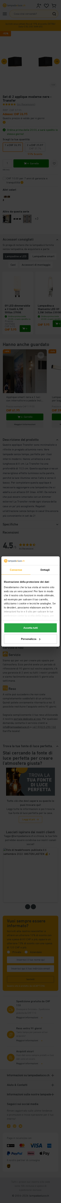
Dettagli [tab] (45, 569)
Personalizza (28, 638)
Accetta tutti (30, 627)
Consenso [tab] (16, 569)
